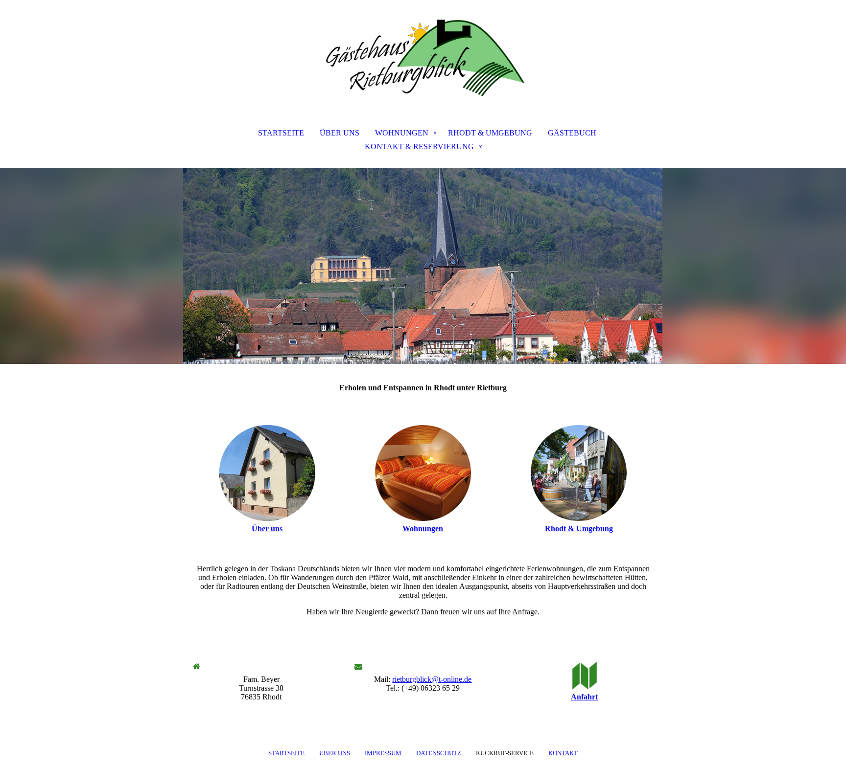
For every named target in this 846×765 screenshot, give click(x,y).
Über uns (267, 528)
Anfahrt (584, 697)
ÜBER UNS (339, 133)
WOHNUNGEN (401, 133)
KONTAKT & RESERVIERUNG (419, 146)
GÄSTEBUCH (572, 133)
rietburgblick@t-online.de (431, 679)
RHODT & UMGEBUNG (490, 133)
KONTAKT (563, 753)
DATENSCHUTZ (438, 753)
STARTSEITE (281, 133)
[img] (423, 49)
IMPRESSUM (383, 753)
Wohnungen (422, 528)
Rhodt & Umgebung (579, 528)
